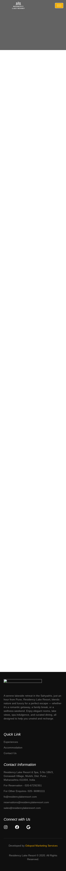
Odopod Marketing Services (41, 845)
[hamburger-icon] (59, 5)
